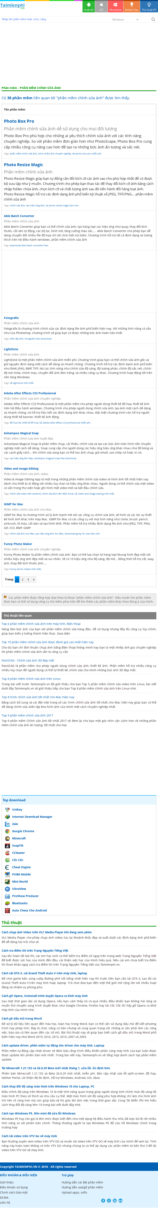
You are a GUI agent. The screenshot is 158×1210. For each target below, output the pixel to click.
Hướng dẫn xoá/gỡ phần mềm (82, 1187)
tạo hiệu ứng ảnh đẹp (21, 458)
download (12, 8)
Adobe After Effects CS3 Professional (30, 393)
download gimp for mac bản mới (82, 533)
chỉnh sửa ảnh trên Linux (112, 688)
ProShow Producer (25, 896)
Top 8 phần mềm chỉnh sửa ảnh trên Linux (31, 679)
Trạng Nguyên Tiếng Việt (139, 956)
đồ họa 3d (15, 422)
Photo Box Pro (19, 121)
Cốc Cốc (17, 860)
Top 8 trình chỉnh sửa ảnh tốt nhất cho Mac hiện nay (38, 697)
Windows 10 (44, 1092)
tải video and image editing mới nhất (94, 493)
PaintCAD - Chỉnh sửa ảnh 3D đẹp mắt (28, 660)
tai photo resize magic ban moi (62, 205)
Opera (50, 1001)
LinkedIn (120, 1201)
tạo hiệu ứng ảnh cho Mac (49, 533)
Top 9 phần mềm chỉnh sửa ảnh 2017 (27, 715)
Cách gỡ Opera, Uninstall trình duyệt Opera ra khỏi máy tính (45, 996)
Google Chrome (23, 831)
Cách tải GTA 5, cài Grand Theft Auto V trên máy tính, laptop (44, 973)
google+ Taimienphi (109, 1201)
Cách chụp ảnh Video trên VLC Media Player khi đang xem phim (47, 932)
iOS (101, 10)
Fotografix (11, 318)
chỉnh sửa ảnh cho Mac (22, 533)
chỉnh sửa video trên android (25, 493)
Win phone (115, 10)
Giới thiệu (7, 1182)
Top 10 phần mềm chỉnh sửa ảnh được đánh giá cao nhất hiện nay (48, 642)
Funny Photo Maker (18, 544)
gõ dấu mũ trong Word (134, 1032)
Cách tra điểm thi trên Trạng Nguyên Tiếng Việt (35, 950)
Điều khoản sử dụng (14, 1187)
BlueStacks (20, 903)
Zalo (15, 824)
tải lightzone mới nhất (21, 382)
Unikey (17, 809)
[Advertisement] (79, 55)
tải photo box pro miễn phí (86, 153)
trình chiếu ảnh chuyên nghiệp (54, 153)
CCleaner (18, 853)
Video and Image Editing (21, 468)
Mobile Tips (131, 10)
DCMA (4, 1197)
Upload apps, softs (74, 1192)
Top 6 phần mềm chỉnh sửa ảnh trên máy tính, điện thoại (41, 624)
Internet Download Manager (32, 817)
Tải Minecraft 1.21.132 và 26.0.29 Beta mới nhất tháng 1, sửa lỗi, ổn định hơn (56, 1068)
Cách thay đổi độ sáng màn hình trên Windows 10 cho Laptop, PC (48, 1086)
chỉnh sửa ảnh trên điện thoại (57, 493)
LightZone (11, 349)
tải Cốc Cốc (113, 1005)
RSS (115, 1201)
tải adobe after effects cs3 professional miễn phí (65, 422)
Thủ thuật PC (149, 10)
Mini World (20, 881)
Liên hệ (5, 1202)
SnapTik (17, 845)
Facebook (103, 1201)
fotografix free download (38, 338)
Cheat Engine (21, 867)
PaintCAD (8, 666)
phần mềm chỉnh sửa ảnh (23, 153)
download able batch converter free (29, 245)
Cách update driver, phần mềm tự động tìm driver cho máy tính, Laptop (53, 1045)
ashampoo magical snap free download (55, 458)
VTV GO (97, 1141)
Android (88, 10)
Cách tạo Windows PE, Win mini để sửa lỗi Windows (39, 1113)
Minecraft (19, 838)
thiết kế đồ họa (30, 422)
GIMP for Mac (13, 504)
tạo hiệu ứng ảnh (35, 205)
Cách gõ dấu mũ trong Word (22, 1018)
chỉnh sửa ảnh (17, 205)
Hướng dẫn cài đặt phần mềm (82, 1182)
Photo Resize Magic (23, 164)
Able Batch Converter (19, 216)
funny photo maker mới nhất (25, 569)
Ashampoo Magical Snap (21, 433)
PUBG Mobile (21, 874)
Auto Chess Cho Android (29, 910)
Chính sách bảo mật (14, 1192)
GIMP (52, 519)
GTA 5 (136, 978)
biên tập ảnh (16, 338)
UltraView (19, 889)
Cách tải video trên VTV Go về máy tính (29, 1136)
